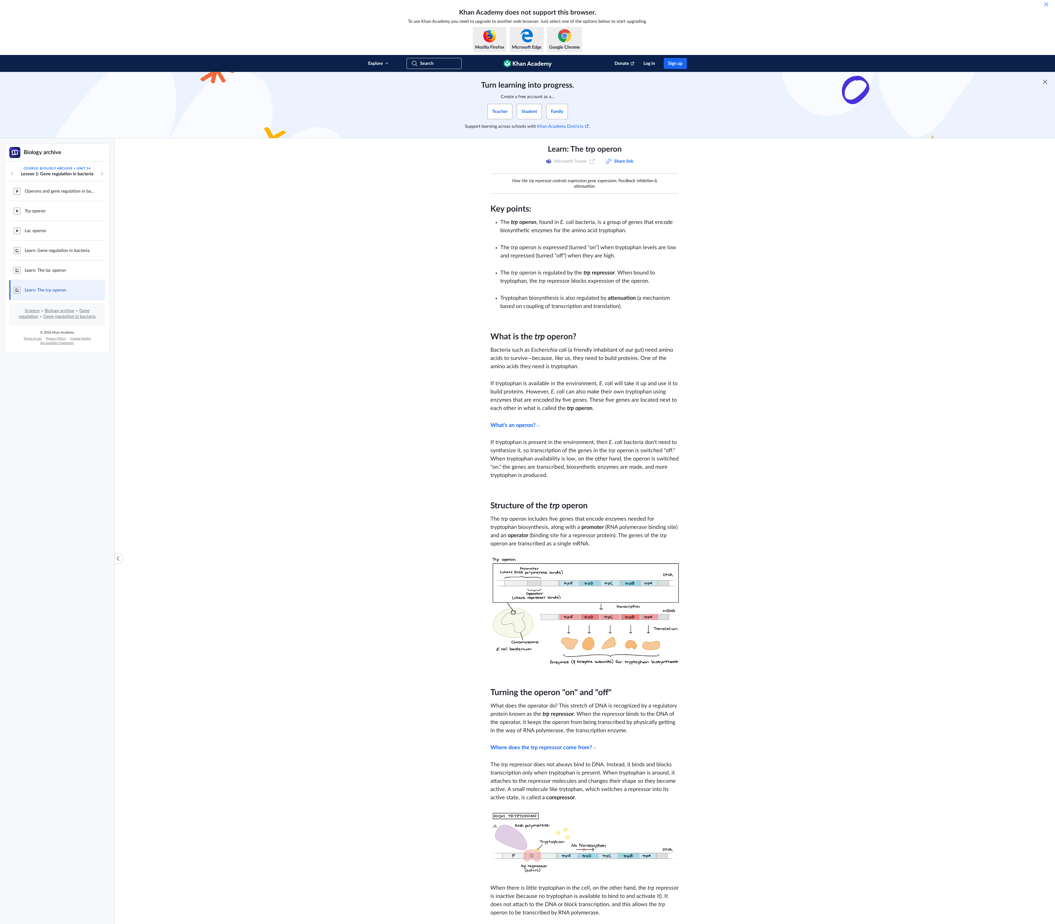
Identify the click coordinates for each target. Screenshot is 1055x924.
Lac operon (35, 231)
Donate (622, 63)
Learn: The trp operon (45, 290)
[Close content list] (118, 558)
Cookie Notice (80, 338)
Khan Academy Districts (560, 126)
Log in (649, 63)
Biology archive (59, 311)
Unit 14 (83, 168)
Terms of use (32, 338)
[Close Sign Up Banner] (1045, 81)
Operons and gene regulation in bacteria (60, 191)
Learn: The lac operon (45, 270)
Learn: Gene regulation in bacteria (57, 250)
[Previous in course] (12, 173)
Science (32, 311)
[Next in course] (102, 173)
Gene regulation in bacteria (69, 316)
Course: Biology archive (48, 168)
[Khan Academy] (528, 63)
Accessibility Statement (57, 343)
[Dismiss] (1046, 4)
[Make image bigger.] (584, 611)
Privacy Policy (56, 338)
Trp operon (35, 211)
